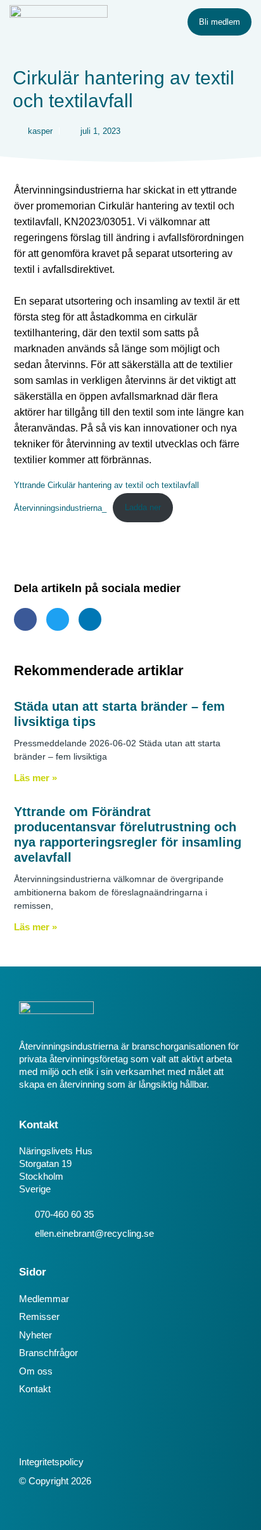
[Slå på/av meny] (158, 22)
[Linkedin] (29, 1432)
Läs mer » (35, 777)
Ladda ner (143, 507)
